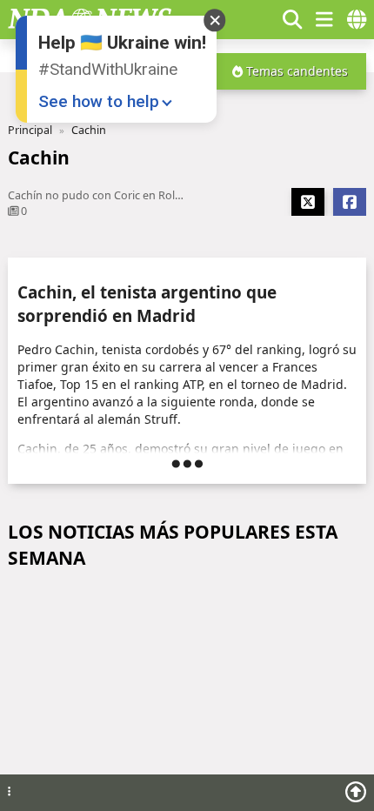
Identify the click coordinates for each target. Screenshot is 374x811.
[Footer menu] (9, 792)
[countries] (356, 19)
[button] (260, 19)
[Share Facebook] (349, 202)
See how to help (98, 101)
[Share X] (307, 202)
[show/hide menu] (324, 19)
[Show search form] (292, 19)
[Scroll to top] (355, 791)
